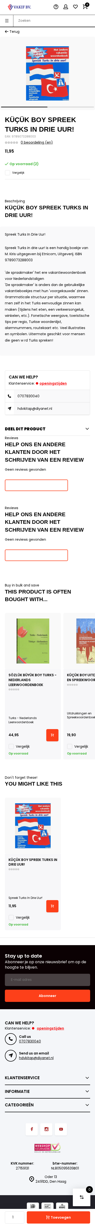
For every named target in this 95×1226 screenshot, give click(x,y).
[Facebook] (32, 1129)
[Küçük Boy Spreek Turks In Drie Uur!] (33, 826)
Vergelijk (18, 173)
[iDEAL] (33, 1207)
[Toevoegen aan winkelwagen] (52, 735)
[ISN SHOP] (19, 7)
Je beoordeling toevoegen (36, 485)
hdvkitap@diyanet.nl (35, 408)
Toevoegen (61, 1217)
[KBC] (62, 1207)
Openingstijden (53, 383)
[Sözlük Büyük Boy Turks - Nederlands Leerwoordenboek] (33, 641)
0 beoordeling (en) (37, 142)
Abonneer (47, 995)
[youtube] (61, 1129)
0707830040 (28, 396)
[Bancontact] (47, 1207)
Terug (14, 31)
